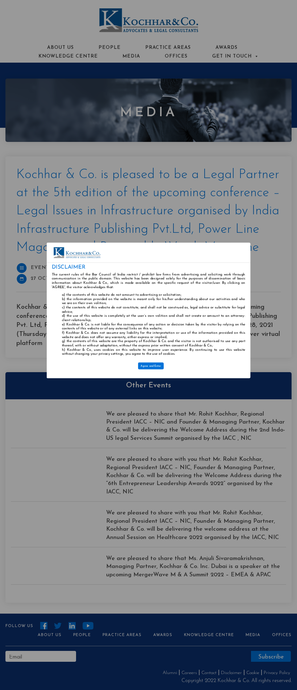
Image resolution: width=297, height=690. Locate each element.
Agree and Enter (151, 366)
